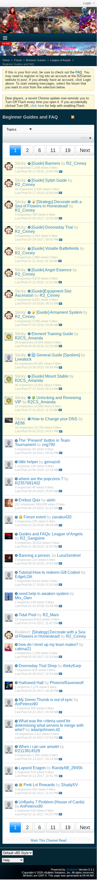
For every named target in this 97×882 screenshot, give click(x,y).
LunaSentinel (69, 555)
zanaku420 (61, 517)
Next (85, 150)
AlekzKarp (72, 666)
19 (67, 150)
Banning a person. (35, 555)
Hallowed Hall (31, 683)
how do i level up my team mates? (48, 644)
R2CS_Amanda (29, 338)
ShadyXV (69, 785)
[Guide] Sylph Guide (49, 180)
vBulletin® (72, 869)
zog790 (48, 444)
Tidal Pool (27, 615)
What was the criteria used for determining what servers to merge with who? (49, 725)
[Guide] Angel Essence (52, 270)
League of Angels (60, 60)
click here (37, 106)
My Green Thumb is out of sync (46, 700)
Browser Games (36, 60)
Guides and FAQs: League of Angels (51, 534)
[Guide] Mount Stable (50, 376)
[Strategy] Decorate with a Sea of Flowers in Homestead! (48, 204)
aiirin (51, 500)
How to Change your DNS (54, 419)
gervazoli (52, 462)
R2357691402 (27, 483)
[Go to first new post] (29, 163)
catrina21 (23, 649)
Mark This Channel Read (48, 840)
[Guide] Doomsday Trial (52, 227)
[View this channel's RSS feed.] (72, 117)
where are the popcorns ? (41, 479)
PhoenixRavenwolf (66, 683)
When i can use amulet (39, 746)
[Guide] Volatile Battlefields (55, 248)
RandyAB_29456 (67, 768)
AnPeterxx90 (26, 704)
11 (53, 150)
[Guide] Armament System (59, 312)
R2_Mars (51, 615)
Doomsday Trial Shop (38, 666)
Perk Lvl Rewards (39, 785)
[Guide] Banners (46, 163)
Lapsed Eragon (32, 768)
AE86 (20, 423)
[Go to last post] (60, 171)
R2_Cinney (76, 163)
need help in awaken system (44, 593)
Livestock (23, 359)
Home (6, 60)
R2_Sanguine (32, 538)
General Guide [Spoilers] (58, 355)
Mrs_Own (23, 598)
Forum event (35, 517)
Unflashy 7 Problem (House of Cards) (51, 802)
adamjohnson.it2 (45, 730)
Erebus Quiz (29, 500)
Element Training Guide (52, 334)
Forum (18, 60)
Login (87, 3)
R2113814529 (27, 751)
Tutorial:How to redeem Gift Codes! (49, 572)
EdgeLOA (23, 577)
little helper (28, 462)
